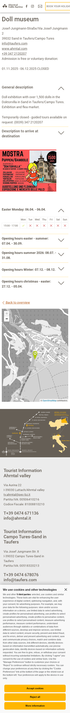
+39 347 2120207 (14, 54)
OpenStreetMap (50, 400)
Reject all (35, 697)
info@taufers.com (14, 43)
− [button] (7, 319)
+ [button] (7, 313)
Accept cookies (35, 688)
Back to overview (17, 302)
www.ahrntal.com (14, 48)
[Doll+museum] (35, 355)
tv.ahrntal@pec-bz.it (17, 494)
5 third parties (24, 594)
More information (35, 705)
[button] (65, 589)
